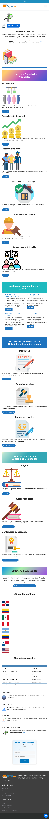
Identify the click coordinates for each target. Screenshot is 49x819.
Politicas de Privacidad (8, 793)
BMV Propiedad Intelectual (8, 674)
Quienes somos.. (6, 791)
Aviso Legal (5, 788)
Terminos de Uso (6, 795)
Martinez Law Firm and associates (10, 671)
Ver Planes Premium (13, 25)
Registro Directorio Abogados (9, 810)
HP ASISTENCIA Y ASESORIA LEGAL (10, 679)
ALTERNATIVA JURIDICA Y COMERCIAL (11, 682)
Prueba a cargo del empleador (34, 313)
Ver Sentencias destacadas (10, 560)
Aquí (24, 732)
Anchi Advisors (6, 668)
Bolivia (33, 674)
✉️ (46, 816)
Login (3, 803)
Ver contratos (6, 379)
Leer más (5, 144)
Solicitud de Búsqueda (7, 808)
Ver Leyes (5, 493)
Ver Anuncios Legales (8, 445)
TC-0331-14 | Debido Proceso (34, 294)
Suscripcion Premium (7, 805)
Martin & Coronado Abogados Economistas (11, 684)
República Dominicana (36, 668)
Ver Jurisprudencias (8, 526)
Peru (33, 684)
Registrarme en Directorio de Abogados (24, 586)
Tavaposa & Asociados (7, 676)
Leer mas (5, 111)
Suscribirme (24, 761)
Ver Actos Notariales (8, 412)
